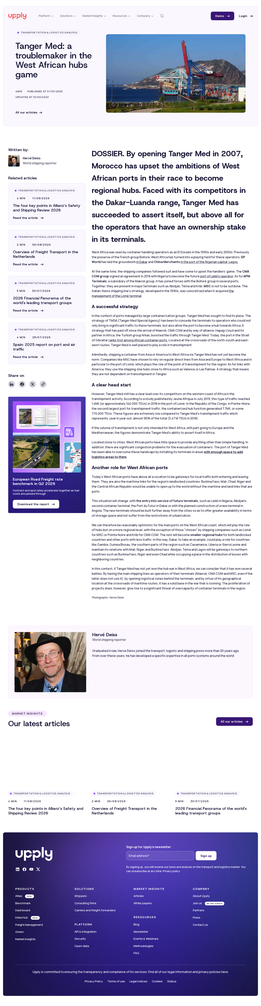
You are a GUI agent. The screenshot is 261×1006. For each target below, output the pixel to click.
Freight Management (29, 925)
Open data (82, 946)
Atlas (18, 896)
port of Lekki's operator (216, 276)
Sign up (206, 856)
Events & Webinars (146, 939)
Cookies (157, 981)
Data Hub (21, 917)
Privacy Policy (94, 981)
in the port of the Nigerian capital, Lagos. (209, 262)
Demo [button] (220, 16)
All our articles (26, 112)
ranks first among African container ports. (138, 340)
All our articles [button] (232, 721)
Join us (197, 903)
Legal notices (138, 981)
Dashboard (22, 910)
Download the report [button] (33, 504)
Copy (43, 384)
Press (196, 917)
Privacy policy (171, 871)
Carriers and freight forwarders (95, 910)
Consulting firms (85, 903)
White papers (143, 903)
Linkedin (11, 384)
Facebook (22, 384)
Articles (139, 896)
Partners (198, 910)
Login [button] (243, 16)
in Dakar (142, 262)
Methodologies (143, 946)
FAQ (136, 953)
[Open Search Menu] (162, 16)
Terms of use (116, 981)
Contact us (200, 925)
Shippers (81, 896)
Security (80, 939)
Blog (136, 924)
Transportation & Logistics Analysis (49, 32)
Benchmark (22, 903)
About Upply (201, 896)
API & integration (85, 932)
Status (171, 981)
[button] (28, 217)
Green (19, 932)
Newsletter (141, 932)
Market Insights (25, 939)
